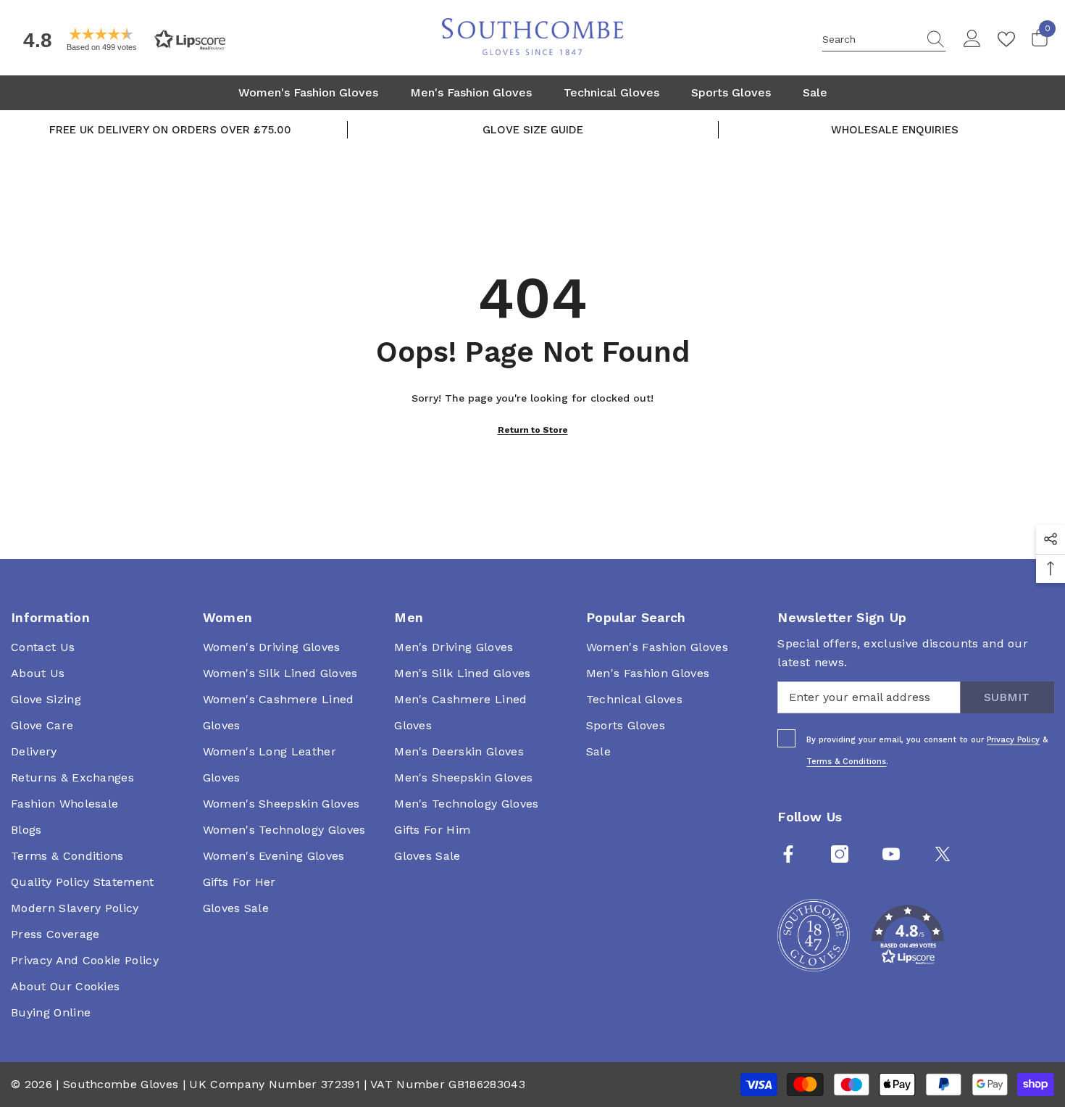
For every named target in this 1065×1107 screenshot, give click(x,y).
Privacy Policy (1013, 740)
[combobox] (870, 39)
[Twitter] (942, 854)
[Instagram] (839, 854)
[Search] (883, 39)
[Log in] (972, 39)
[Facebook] (788, 854)
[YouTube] (891, 854)
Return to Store (533, 430)
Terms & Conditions (846, 761)
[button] (119, 39)
